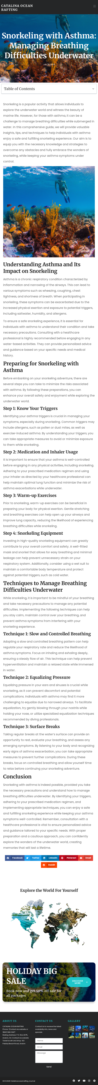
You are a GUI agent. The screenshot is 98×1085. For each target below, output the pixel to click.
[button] (94, 6)
